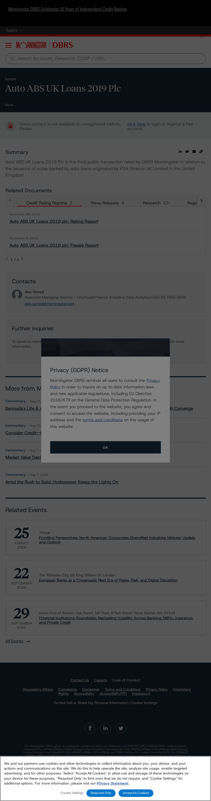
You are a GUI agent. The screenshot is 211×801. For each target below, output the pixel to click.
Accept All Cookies (136, 793)
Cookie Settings (72, 793)
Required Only (101, 793)
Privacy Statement (112, 783)
